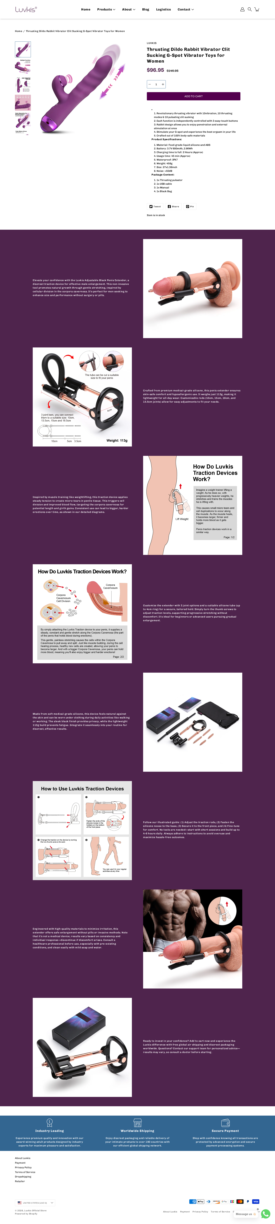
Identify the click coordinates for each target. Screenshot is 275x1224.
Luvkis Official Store (35, 1210)
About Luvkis (22, 1158)
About (127, 9)
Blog (145, 9)
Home (85, 9)
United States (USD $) (35, 1203)
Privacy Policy (23, 1167)
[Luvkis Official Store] (26, 9)
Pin (192, 206)
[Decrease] (149, 84)
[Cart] (257, 9)
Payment (20, 1162)
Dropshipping (23, 1176)
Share (175, 206)
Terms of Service (25, 1172)
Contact (184, 9)
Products (104, 9)
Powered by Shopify (26, 1213)
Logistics (163, 9)
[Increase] (163, 84)
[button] (250, 9)
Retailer (20, 1181)
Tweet (157, 206)
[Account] (242, 9)
